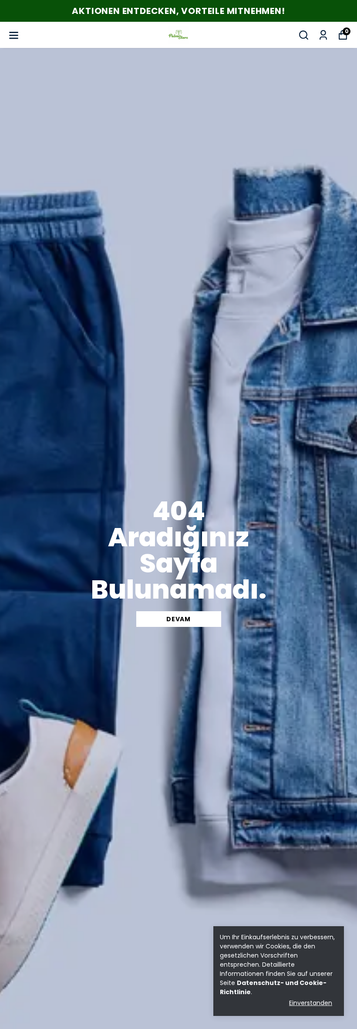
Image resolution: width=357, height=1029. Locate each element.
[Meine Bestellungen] (323, 35)
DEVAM (178, 619)
